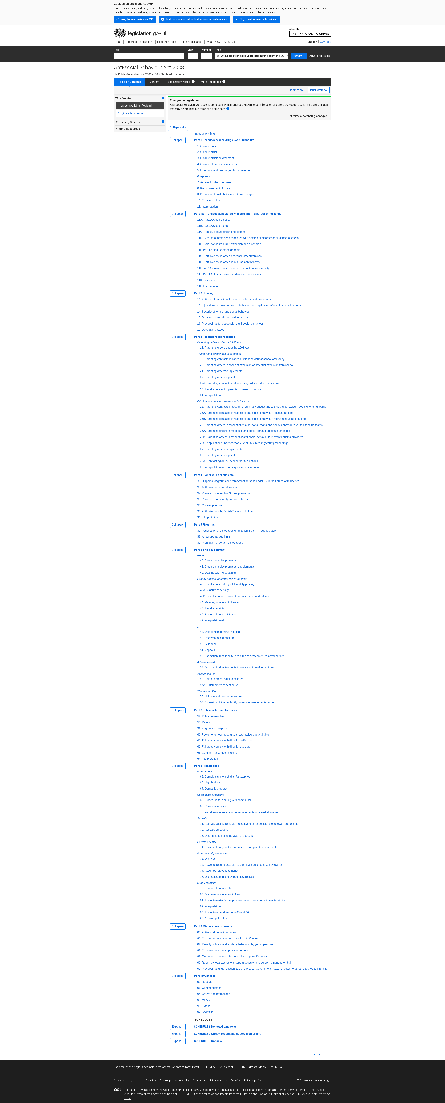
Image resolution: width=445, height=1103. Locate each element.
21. (202, 371)
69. (202, 806)
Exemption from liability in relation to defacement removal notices (244, 655)
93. (199, 987)
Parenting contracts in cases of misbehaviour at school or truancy (244, 359)
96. (199, 1006)
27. (202, 449)
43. (202, 584)
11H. (200, 262)
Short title (207, 1012)
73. (202, 835)
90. (199, 962)
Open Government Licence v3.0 (182, 1090)
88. (199, 950)
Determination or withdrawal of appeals (229, 835)
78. (202, 876)
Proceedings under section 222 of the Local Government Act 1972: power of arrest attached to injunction (265, 968)
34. (199, 505)
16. (199, 323)
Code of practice (212, 505)
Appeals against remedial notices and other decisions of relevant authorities (251, 823)
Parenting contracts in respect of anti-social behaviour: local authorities (250, 412)
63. (199, 752)
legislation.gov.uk (143, 29)
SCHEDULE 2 (202, 1033)
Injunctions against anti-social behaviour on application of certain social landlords (252, 305)
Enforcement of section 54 (222, 685)
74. (202, 847)
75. (202, 858)
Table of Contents (129, 81)
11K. (200, 280)
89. (199, 956)
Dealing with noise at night (221, 572)
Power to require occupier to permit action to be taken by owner (243, 864)
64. (199, 758)
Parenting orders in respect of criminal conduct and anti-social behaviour (264, 424)
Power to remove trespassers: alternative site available (235, 734)
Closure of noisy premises (221, 560)
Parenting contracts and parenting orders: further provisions (243, 383)
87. (199, 944)
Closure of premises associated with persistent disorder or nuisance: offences (251, 237)
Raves (206, 722)
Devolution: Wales (213, 329)
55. (202, 696)
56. (202, 702)
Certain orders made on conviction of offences (230, 938)
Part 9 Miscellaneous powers (213, 926)
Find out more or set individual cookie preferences (196, 19)
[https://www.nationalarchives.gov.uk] (310, 31)
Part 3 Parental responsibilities (214, 336)
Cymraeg (325, 41)
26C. (203, 443)
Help (139, 1080)
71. (202, 823)
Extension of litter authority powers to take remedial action (240, 702)
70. (202, 812)
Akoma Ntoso (257, 1067)
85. (199, 932)
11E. (200, 244)
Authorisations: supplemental (220, 487)
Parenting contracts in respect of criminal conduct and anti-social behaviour (265, 406)
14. (199, 311)
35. (199, 511)
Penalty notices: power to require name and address (238, 596)
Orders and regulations (216, 993)
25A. (203, 412)
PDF (237, 1067)
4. (198, 164)
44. (202, 602)
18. (202, 347)
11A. (200, 219)
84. (202, 918)
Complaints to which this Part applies (227, 776)
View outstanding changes (308, 116)
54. (202, 678)
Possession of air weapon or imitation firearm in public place (239, 530)
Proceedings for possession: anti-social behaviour (232, 323)
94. (199, 993)
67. (202, 788)
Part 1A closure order (216, 225)
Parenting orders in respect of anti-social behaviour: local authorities (248, 430)
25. (202, 406)
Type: (218, 49)
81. (202, 900)
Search (298, 55)
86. (199, 938)
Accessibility (181, 1080)
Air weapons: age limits (216, 536)
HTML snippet (224, 1067)
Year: (190, 49)
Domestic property (216, 788)
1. (198, 146)
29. (202, 467)
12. (199, 299)
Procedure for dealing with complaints (228, 800)
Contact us (199, 1080)
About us (151, 1080)
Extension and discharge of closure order (225, 170)
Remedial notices (215, 806)
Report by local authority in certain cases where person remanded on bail (247, 962)
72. (202, 829)
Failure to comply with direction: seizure (226, 746)
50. (202, 644)
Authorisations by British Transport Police (227, 511)
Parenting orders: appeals (220, 377)
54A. (203, 685)
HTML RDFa (275, 1067)
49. (202, 637)
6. (198, 176)
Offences (210, 858)
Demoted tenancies (224, 1026)
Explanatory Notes (179, 81)
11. (199, 206)
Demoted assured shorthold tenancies (225, 317)
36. (199, 517)
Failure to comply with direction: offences (227, 740)
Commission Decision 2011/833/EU (173, 1094)
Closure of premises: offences (218, 164)
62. (199, 746)
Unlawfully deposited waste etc (224, 696)
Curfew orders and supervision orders (225, 950)
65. (202, 776)
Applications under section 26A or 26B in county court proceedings (247, 443)
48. (202, 631)
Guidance (210, 280)
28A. (203, 461)
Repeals (207, 981)
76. (202, 864)
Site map (165, 1080)
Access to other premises (215, 182)
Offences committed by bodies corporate (229, 876)
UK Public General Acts (128, 74)
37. (199, 530)
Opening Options (127, 122)
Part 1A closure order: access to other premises (233, 255)
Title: (117, 49)
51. (202, 650)
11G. (200, 255)
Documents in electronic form (222, 894)
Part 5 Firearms (204, 524)
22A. (203, 383)
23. (202, 389)
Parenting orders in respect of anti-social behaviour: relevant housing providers (255, 436)
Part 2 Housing (203, 293)
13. (199, 305)
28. (202, 455)
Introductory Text (205, 133)
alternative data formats (177, 1067)
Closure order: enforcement (217, 158)
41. (202, 566)
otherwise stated (230, 1090)
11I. (199, 268)
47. (202, 620)
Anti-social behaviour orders (219, 932)
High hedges (212, 782)
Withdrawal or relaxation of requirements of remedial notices (241, 812)
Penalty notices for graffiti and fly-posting (229, 584)
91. (199, 968)
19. (202, 359)
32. (199, 493)
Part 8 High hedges (206, 765)
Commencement (212, 987)
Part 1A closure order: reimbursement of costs (232, 262)
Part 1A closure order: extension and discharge (232, 244)
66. (202, 782)
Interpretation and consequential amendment (232, 467)
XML (244, 1067)
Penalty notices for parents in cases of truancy (233, 389)
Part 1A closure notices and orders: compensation (233, 274)
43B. (203, 596)
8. (198, 188)
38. (199, 536)
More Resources (211, 81)
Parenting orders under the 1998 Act (227, 347)
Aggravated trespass (214, 728)
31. (199, 487)
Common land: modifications (219, 752)
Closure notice (209, 146)
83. (202, 912)
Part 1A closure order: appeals (221, 249)
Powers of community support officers (225, 499)
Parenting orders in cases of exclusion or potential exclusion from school (249, 364)
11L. (200, 286)
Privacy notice (218, 1080)
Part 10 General (204, 975)
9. (198, 194)
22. (202, 377)
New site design (123, 1080)
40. (202, 560)
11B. (200, 225)
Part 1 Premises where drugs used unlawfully (224, 140)
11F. (199, 249)
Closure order (208, 152)
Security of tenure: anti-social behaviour (226, 311)
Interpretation (210, 206)
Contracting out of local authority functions (232, 461)
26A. (203, 430)
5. (198, 170)
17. (199, 329)
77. (202, 870)
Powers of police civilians (220, 614)
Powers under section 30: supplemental (226, 493)
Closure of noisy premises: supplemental (230, 566)
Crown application (216, 918)
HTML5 (210, 1067)
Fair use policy (253, 1080)
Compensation (211, 200)
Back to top (324, 1054)
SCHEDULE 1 (202, 1026)
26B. (203, 436)
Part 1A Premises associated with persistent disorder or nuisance (237, 213)
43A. (203, 590)
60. (199, 734)
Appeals (205, 176)
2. (198, 152)
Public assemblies (213, 716)
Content (154, 81)
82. (202, 906)
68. (202, 800)
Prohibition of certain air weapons (222, 542)
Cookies (235, 1080)
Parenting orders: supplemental (224, 371)
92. (199, 981)
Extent (206, 1006)
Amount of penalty (218, 590)
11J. (199, 274)
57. (199, 716)
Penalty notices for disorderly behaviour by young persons (237, 944)
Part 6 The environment (209, 549)
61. (199, 740)
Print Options (318, 90)
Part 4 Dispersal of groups (214, 475)
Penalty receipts (214, 608)
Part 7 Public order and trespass (215, 710)
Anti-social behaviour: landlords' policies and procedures (237, 299)
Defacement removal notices (222, 631)
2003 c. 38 (151, 74)
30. (199, 481)
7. (198, 182)
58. (199, 722)
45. (202, 608)
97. (199, 1012)
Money (206, 1000)
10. (199, 200)
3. (198, 158)
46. (202, 614)
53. (202, 667)
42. (202, 572)
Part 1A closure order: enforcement (225, 231)
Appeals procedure (216, 829)
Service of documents (218, 888)
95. (199, 1000)
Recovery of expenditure (220, 637)
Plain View (296, 90)
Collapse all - (178, 127)
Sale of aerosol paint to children (224, 678)
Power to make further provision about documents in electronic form (246, 900)
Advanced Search (320, 56)
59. (199, 728)
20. (202, 364)
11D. (200, 237)
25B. (203, 418)
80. (202, 894)
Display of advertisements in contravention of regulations (239, 667)
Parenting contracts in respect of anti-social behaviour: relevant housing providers (256, 418)
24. (202, 395)
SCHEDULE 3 (202, 1041)
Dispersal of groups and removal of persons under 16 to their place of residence (250, 481)
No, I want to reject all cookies (258, 19)
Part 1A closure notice (217, 219)
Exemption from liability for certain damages (227, 194)
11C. (200, 231)
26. (202, 424)
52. (202, 655)
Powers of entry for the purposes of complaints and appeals (241, 847)
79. (202, 888)
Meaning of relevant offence (222, 602)
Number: (206, 49)
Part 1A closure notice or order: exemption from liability (235, 268)
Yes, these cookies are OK (137, 19)
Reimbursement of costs (215, 188)
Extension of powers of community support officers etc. (235, 956)
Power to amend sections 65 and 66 (227, 912)
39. (199, 542)
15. (199, 317)
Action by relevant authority (221, 870)
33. (199, 499)
